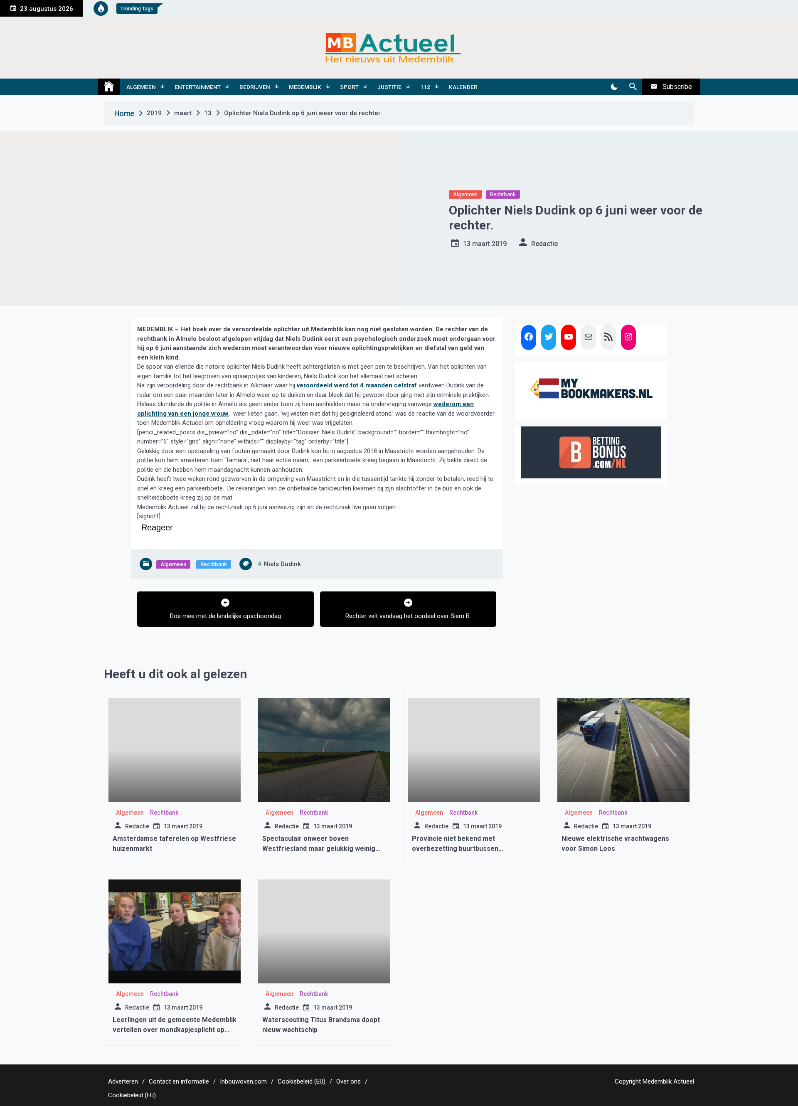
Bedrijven (254, 87)
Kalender (463, 87)
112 (425, 87)
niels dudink (282, 564)
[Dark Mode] (614, 87)
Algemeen (141, 87)
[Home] (109, 87)
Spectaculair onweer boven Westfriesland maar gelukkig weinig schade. (318, 848)
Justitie (389, 87)
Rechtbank (503, 194)
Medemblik (305, 87)
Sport (349, 87)
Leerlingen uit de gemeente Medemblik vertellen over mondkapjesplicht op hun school (174, 1030)
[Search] (632, 87)
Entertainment (198, 87)
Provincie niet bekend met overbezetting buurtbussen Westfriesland (455, 848)
